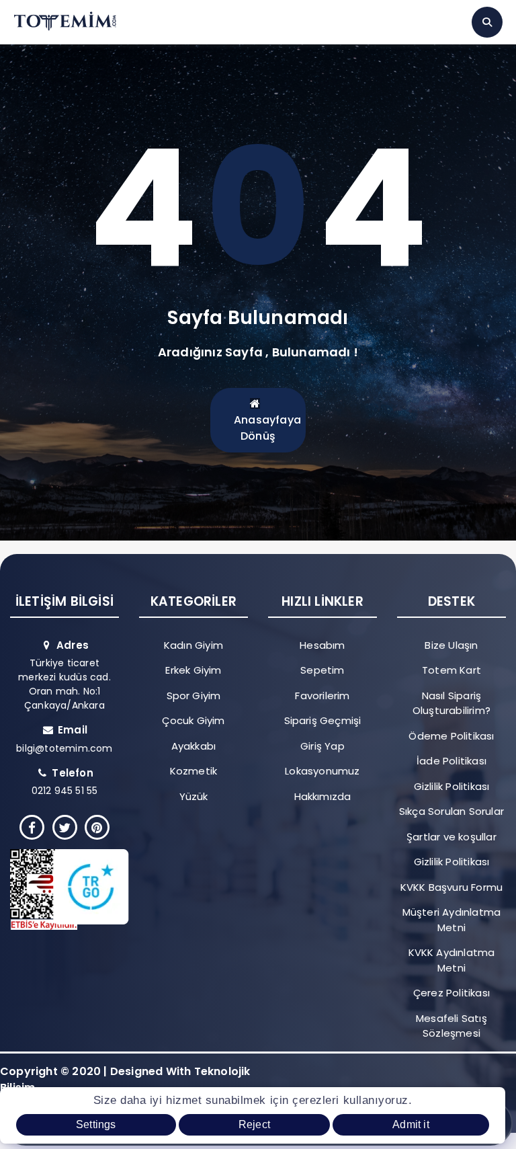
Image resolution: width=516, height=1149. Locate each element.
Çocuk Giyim (193, 720)
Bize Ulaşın (451, 645)
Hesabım (322, 645)
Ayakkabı (193, 746)
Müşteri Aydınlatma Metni (451, 920)
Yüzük (193, 796)
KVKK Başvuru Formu (451, 887)
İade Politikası (451, 761)
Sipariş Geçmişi (322, 720)
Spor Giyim (194, 695)
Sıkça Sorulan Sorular (451, 811)
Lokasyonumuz (322, 771)
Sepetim (322, 670)
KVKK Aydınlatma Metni (451, 960)
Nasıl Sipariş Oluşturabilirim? (451, 703)
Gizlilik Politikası (452, 786)
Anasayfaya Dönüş (267, 428)
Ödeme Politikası (451, 736)
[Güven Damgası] (59, 889)
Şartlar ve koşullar (451, 837)
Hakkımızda (322, 796)
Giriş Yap (322, 746)
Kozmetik (194, 771)
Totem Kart (451, 670)
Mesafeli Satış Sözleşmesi (451, 1026)
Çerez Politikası (451, 993)
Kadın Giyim (193, 645)
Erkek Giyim (193, 670)
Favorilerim (322, 695)
